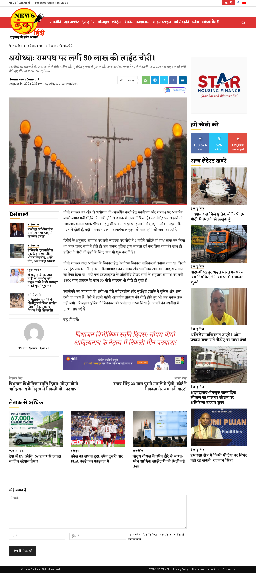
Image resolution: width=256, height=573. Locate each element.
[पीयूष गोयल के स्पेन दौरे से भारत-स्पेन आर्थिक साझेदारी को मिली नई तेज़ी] (160, 429)
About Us (213, 569)
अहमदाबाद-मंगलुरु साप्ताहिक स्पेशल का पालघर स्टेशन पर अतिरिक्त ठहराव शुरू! (213, 397)
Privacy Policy (180, 569)
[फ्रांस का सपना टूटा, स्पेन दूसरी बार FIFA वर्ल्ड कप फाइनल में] (98, 429)
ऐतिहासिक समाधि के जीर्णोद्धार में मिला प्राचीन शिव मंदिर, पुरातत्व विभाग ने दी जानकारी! (42, 305)
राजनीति (138, 451)
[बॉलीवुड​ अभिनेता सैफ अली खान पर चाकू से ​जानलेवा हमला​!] (17, 230)
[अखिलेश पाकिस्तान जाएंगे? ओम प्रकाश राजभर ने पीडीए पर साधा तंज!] (219, 307)
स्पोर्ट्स (75, 451)
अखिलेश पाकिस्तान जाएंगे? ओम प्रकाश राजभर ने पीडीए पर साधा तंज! (219, 337)
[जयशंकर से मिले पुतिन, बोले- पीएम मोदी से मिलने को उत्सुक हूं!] (219, 186)
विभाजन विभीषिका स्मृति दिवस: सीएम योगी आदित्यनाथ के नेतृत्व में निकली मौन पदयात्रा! (125, 339)
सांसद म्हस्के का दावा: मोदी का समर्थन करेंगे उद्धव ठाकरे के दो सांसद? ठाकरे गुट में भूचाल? (43, 281)
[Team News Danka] (34, 333)
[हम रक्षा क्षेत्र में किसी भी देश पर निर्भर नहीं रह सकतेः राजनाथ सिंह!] (219, 427)
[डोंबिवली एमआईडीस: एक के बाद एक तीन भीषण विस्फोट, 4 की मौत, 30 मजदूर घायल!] (17, 251)
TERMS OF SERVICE (159, 569)
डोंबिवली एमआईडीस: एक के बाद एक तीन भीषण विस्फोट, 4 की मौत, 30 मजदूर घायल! (41, 256)
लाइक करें (200, 134)
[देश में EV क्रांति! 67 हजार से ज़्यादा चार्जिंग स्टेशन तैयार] (36, 429)
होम (10, 46)
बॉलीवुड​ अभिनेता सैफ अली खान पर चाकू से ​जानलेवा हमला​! (40, 233)
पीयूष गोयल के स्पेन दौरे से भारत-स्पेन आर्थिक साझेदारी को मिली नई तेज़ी (159, 461)
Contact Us (228, 569)
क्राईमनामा (20, 46)
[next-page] (17, 476)
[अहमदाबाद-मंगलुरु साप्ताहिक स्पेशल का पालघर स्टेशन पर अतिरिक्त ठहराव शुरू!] (219, 364)
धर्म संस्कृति (34, 295)
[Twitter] (164, 80)
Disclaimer (198, 569)
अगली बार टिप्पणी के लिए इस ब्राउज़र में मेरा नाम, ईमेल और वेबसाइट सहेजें (156, 537)
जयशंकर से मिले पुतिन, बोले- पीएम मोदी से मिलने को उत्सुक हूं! (217, 217)
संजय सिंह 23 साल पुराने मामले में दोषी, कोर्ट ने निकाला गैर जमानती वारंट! (150, 386)
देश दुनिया (197, 209)
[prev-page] (11, 476)
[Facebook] (238, 3)
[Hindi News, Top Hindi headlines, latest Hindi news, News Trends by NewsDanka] (27, 23)
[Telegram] (155, 80)
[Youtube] (244, 3)
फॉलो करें (218, 134)
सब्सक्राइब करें (238, 134)
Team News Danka (22, 79)
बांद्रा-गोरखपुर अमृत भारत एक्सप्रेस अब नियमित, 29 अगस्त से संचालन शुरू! (217, 277)
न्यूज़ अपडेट (34, 270)
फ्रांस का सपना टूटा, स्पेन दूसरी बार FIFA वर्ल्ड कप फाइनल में (97, 459)
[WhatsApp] (146, 80)
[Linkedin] (183, 80)
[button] (243, 22)
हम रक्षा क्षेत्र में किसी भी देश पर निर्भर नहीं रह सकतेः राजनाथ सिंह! (219, 458)
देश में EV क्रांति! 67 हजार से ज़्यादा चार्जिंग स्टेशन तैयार (35, 459)
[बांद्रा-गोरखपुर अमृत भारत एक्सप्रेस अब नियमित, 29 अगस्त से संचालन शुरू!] (219, 244)
